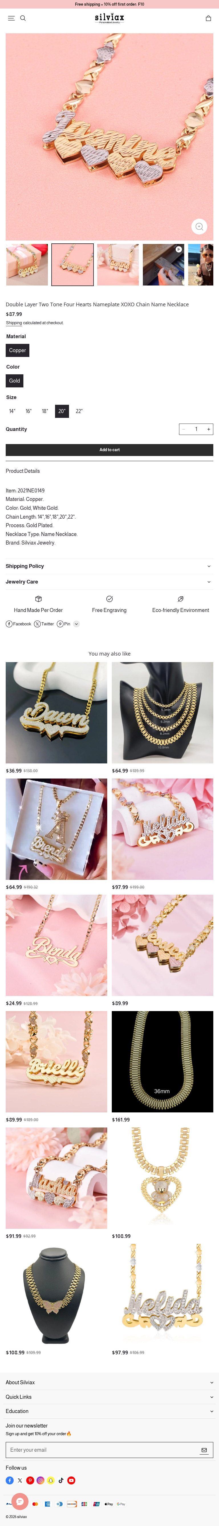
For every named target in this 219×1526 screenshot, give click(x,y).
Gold (14, 381)
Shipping (14, 322)
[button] (11, 18)
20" (62, 411)
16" (29, 411)
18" (45, 411)
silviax (22, 1517)
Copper (17, 350)
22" (79, 411)
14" (12, 411)
